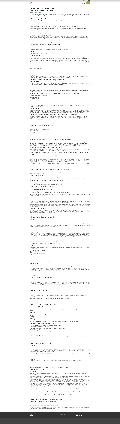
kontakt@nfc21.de (64, 415)
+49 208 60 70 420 (64, 414)
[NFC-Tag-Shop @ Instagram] (79, 415)
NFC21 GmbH (64, 423)
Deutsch (84, 0)
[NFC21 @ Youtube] (81, 415)
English (88, 0)
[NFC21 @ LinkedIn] (77, 415)
